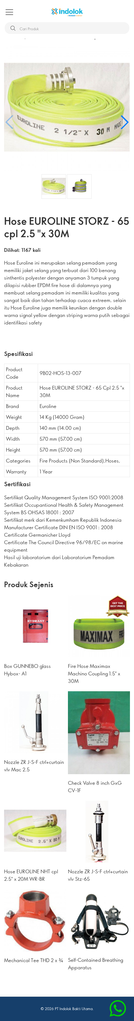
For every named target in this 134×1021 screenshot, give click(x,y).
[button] (124, 122)
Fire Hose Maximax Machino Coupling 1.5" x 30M (94, 673)
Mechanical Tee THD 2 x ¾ (33, 960)
